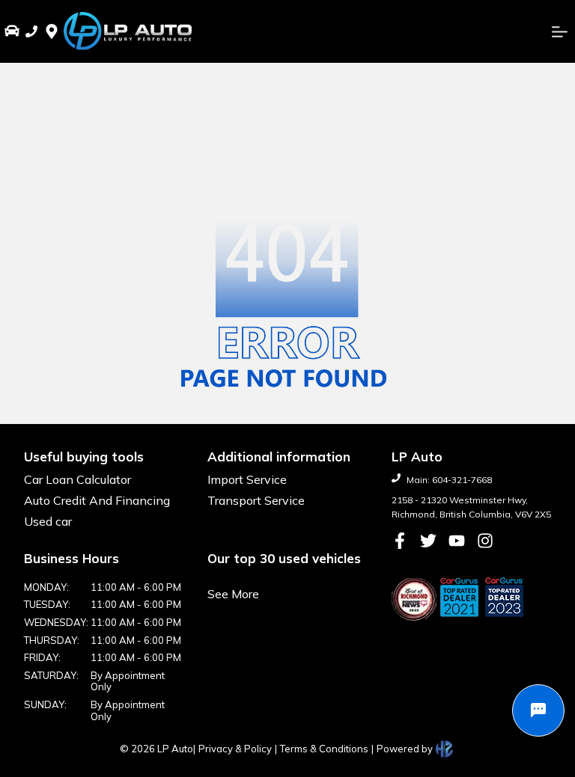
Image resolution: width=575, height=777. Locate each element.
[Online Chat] (538, 710)
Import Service (247, 479)
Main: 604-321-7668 (449, 479)
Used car (48, 521)
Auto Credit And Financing (97, 500)
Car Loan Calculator (77, 479)
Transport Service (256, 500)
